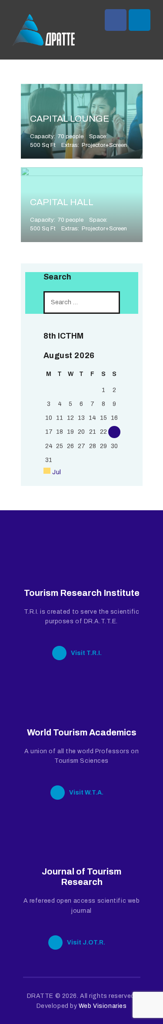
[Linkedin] (139, 20)
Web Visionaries (102, 1006)
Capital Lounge (69, 118)
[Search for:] (81, 302)
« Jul (54, 472)
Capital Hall (61, 202)
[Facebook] (115, 20)
